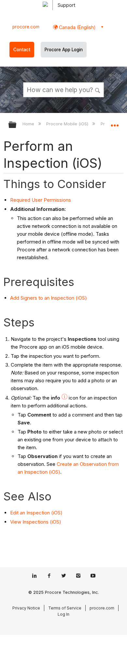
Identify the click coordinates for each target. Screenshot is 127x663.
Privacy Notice (26, 608)
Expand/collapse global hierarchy (16, 125)
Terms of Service (64, 608)
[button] (98, 89)
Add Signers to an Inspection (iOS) (48, 298)
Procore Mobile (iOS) (68, 123)
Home (28, 123)
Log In (63, 614)
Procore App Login (64, 49)
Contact (21, 49)
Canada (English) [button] (77, 27)
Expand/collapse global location (115, 122)
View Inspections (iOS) (35, 522)
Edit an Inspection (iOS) (36, 513)
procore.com (25, 26)
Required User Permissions (40, 200)
